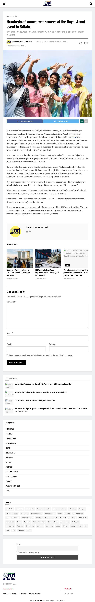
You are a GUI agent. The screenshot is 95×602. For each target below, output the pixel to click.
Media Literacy (34, 594)
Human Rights (36, 513)
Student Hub (11, 472)
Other (8, 462)
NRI (62, 522)
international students (60, 517)
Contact (23, 594)
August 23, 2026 (69, 278)
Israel (74, 517)
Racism (20, 526)
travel (65, 526)
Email (10, 344)
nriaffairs (16, 16)
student (40, 526)
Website (52, 344)
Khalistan (82, 517)
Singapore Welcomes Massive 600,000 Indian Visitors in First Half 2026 (18, 273)
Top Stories (11, 477)
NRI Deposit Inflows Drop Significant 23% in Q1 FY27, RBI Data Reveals (47, 273)
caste (48, 509)
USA (13, 530)
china (55, 509)
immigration (50, 513)
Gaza (8, 513)
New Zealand (53, 522)
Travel (8, 481)
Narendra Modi (39, 522)
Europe (81, 509)
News (59, 42)
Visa (7, 491)
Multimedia (10, 443)
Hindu (16, 513)
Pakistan (75, 522)
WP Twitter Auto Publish (37, 600)
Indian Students (42, 517)
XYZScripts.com (60, 600)
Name (10, 333)
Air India (10, 509)
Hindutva (24, 513)
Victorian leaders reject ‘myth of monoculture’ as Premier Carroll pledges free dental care (76, 273)
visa (28, 530)
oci (68, 522)
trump (73, 526)
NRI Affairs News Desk (23, 42)
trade (58, 526)
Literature (10, 439)
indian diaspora (13, 517)
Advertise (14, 594)
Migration (10, 522)
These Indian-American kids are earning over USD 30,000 (35, 400)
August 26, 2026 (41, 278)
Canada (39, 509)
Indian (67, 513)
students (49, 526)
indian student (27, 517)
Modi (19, 522)
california (30, 509)
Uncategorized (12, 486)
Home (9, 16)
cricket (63, 509)
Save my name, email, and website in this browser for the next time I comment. (41, 355)
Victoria (21, 530)
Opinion (9, 458)
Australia (19, 509)
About (5, 594)
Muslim (27, 522)
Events (8, 434)
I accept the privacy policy (29, 553)
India (60, 513)
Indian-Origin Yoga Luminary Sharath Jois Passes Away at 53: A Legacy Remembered (44, 384)
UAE (80, 526)
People (65, 42)
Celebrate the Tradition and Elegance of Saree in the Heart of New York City (41, 392)
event (74, 137)
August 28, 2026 (12, 278)
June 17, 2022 (41, 42)
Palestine (10, 526)
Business (9, 429)
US (8, 530)
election (72, 509)
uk (86, 526)
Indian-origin (78, 513)
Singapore (30, 526)
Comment (11, 302)
